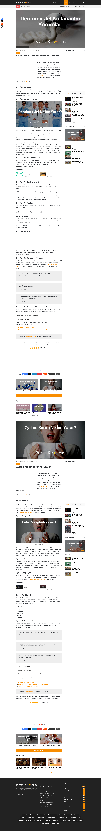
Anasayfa (19, 50)
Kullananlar (40, 75)
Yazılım (65, 808)
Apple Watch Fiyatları (50, 815)
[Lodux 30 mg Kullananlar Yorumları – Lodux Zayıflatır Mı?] (68, 147)
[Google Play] (21, 794)
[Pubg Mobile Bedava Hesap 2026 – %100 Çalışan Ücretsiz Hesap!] (68, 99)
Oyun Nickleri (57, 820)
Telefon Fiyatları (77, 820)
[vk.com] (22, 794)
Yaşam (22, 50)
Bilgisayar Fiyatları (64, 815)
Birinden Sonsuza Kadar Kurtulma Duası (47, 791)
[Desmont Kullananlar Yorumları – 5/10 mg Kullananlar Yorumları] (68, 157)
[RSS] (24, 794)
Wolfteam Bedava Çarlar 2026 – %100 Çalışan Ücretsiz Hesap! (78, 120)
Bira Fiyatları (74, 815)
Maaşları (62, 2)
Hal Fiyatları (41, 817)
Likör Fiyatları (72, 817)
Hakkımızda (62, 6)
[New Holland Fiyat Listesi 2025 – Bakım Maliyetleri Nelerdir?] (43, 174)
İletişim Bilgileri (81, 6)
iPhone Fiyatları (51, 817)
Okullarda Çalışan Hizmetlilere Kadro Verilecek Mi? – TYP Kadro (78, 110)
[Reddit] (2, 24)
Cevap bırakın (39, 395)
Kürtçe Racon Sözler (43, 800)
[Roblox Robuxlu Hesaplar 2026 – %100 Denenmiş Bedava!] (68, 104)
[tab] (39, 315)
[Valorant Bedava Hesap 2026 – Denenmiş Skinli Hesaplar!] (68, 115)
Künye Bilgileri (68, 6)
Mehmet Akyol (19, 58)
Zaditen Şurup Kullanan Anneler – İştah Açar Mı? (54, 413)
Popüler (67, 93)
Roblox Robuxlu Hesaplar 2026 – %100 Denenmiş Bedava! (77, 104)
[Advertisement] (26, 69)
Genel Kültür (66, 791)
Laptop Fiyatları (62, 817)
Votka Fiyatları (55, 823)
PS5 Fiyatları (66, 820)
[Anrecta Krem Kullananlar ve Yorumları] (68, 153)
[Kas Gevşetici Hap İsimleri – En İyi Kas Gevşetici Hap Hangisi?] (23, 407)
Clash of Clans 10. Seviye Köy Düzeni (47, 786)
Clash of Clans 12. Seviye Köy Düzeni (47, 804)
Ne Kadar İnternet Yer (25, 820)
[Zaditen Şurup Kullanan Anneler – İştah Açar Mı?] (55, 407)
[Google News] (41, 370)
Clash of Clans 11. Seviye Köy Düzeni (46, 788)
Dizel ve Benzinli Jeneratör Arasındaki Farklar (28, 6)
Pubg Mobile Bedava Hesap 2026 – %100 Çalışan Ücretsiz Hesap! (78, 99)
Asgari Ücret (43, 2)
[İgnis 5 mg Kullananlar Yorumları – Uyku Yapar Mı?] (68, 162)
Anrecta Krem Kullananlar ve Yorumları (28, 332)
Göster (27, 81)
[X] (18, 794)
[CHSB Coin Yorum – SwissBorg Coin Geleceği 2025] (19, 174)
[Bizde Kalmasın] (23, 2)
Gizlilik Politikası (75, 6)
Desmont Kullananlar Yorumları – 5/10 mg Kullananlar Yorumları (76, 157)
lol (79, 817)
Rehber (65, 786)
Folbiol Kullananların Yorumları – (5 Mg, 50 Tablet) (39, 413)
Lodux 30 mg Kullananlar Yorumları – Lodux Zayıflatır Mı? (33, 329)
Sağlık (66, 2)
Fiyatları (56, 2)
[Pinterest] (20, 794)
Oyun (65, 797)
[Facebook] (17, 794)
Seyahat (65, 810)
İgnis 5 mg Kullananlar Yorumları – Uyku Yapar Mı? (77, 162)
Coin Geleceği (51, 2)
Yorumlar (81, 93)
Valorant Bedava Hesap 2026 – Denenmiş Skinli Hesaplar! (78, 115)
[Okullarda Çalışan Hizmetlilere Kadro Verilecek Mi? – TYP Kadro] (68, 110)
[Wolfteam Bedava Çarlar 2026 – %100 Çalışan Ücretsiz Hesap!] (68, 120)
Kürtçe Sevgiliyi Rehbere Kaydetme (46, 797)
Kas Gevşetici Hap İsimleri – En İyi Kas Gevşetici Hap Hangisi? (23, 413)
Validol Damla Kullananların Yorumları (46, 802)
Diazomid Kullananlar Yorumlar (26, 327)
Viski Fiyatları (45, 823)
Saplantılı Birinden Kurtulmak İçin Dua (47, 793)
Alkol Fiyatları (38, 815)
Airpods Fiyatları (27, 815)
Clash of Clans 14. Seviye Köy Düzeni (47, 795)
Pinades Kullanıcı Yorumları (45, 789)
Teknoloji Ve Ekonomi (68, 799)
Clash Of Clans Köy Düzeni (28, 817)
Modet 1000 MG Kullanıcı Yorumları (46, 806)
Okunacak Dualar (72, 2)
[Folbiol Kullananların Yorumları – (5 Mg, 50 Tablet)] (39, 408)
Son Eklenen (74, 93)
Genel (65, 803)
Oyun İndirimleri (67, 806)
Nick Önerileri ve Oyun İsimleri (42, 820)
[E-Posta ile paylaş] (2, 26)
